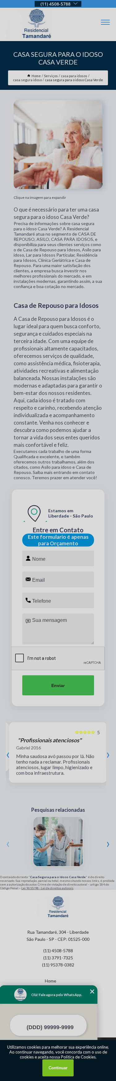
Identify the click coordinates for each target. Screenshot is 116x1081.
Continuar (58, 1068)
